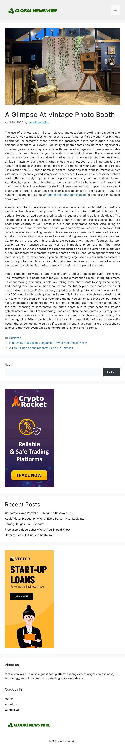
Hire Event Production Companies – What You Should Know (48, 342)
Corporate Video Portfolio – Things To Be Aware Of (38, 513)
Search (9, 365)
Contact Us (12, 709)
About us (11, 704)
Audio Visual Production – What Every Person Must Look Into (44, 518)
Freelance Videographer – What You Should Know (37, 529)
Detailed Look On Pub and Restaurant (30, 535)
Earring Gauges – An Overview (25, 524)
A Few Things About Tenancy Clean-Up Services (41, 347)
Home (9, 698)
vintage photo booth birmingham (64, 194)
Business (15, 338)
